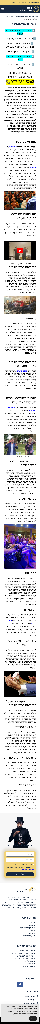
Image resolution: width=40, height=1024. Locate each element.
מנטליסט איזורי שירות (23, 17)
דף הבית (35, 17)
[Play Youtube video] (20, 250)
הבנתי (33, 1018)
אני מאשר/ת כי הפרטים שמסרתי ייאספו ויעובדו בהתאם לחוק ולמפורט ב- (20, 867)
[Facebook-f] (20, 984)
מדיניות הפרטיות (28, 870)
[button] (2, 9)
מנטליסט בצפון (10, 17)
